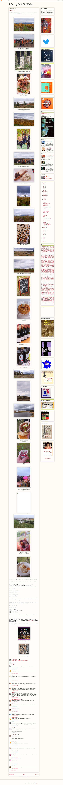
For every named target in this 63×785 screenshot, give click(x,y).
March (44, 227)
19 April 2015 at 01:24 (15, 673)
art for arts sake (50, 248)
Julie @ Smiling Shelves (15, 708)
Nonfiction (52, 289)
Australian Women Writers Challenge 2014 (47, 256)
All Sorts (50, 247)
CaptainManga (14, 717)
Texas (48, 300)
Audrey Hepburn (51, 250)
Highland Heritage (24, 94)
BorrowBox (47, 269)
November (45, 192)
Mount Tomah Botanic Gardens (46, 220)
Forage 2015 (45, 215)
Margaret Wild (43, 286)
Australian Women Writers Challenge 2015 (47, 257)
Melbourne (46, 287)
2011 (43, 235)
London (52, 285)
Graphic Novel (45, 278)
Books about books (44, 264)
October (44, 194)
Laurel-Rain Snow (14, 734)
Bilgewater (44, 222)
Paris (42, 292)
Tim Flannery (50, 300)
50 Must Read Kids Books (50, 155)
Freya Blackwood (47, 276)
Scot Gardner (48, 297)
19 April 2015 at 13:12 (15, 719)
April (44, 202)
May (44, 200)
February (44, 228)
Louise (13, 721)
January (44, 230)
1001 (42, 246)
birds (53, 263)
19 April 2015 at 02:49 (15, 697)
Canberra (46, 270)
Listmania (45, 285)
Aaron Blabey (52, 246)
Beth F (13, 664)
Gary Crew (49, 277)
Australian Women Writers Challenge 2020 (47, 262)
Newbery (49, 289)
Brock (44, 216)
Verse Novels (45, 301)
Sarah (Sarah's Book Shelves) (16, 699)
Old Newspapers (46, 291)
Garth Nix (46, 277)
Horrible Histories (48, 280)
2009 (43, 238)
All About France (44, 247)
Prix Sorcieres (45, 293)
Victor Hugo (48, 301)
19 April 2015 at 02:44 (15, 685)
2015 (43, 190)
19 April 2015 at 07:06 (15, 711)
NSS (42, 291)
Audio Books (46, 250)
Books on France (50, 264)
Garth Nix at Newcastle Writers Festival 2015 (46, 224)
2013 (43, 233)
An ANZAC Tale (45, 212)
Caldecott (42, 270)
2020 (43, 183)
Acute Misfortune (45, 205)
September (45, 195)
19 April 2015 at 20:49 (15, 732)
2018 (43, 186)
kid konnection (47, 283)
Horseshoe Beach (46, 225)
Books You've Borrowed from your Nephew (47, 265)
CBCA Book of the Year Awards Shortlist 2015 (47, 218)
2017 (43, 187)
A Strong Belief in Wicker (21, 4)
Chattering (45, 271)
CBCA (42, 271)
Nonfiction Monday (44, 290)
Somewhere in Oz (20, 660)
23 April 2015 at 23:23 (15, 768)
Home (24, 774)
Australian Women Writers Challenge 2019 (47, 261)
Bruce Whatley (51, 269)
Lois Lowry (49, 285)
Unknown (13, 741)
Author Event (43, 263)
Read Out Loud (43, 294)
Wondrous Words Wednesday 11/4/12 (49, 148)
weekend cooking (25, 660)
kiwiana (51, 283)
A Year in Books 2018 (45, 113)
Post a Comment (13, 770)
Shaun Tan (52, 297)
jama (12, 687)
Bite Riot (21, 367)
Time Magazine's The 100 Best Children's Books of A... (47, 208)
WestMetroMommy (26, 641)
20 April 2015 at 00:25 (15, 739)
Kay (12, 703)
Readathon (48, 294)
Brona (12, 727)
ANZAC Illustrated (46, 211)
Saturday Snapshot (14, 660)
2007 (43, 241)
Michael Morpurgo (44, 288)
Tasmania (45, 300)
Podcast (45, 292)
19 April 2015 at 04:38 (15, 701)
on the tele (51, 291)
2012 (43, 234)
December (45, 191)
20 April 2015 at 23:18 (15, 757)
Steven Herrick (48, 299)
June (44, 199)
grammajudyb (14, 753)
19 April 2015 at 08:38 (15, 715)
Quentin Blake (51, 293)
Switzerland (52, 299)
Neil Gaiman (46, 289)
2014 (43, 231)
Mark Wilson (49, 286)
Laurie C (13, 692)
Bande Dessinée (49, 263)
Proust (48, 293)
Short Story (43, 298)
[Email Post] (19, 659)
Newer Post (11, 774)
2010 (43, 237)
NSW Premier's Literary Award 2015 (46, 204)
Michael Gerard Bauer (51, 287)
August (44, 196)
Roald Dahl (43, 296)
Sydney (42, 300)
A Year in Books (46, 246)
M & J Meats (30, 620)
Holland (45, 280)
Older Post (36, 774)
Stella (45, 299)
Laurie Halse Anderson (48, 284)
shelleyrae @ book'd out (15, 746)
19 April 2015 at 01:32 (15, 680)
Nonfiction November (50, 290)
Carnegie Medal (51, 270)
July (44, 198)
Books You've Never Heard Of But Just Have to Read (47, 268)
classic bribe (48, 271)
